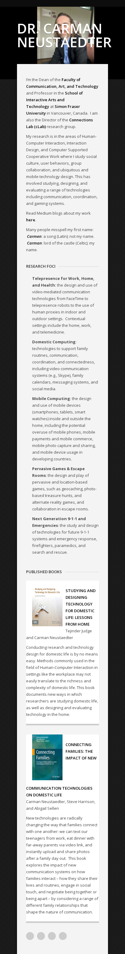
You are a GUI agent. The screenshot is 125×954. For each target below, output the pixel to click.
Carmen (34, 236)
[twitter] (52, 936)
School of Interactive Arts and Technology (54, 99)
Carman (34, 243)
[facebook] (63, 936)
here (30, 220)
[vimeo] (30, 936)
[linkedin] (41, 936)
